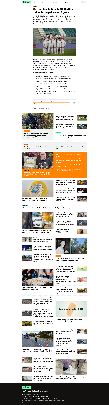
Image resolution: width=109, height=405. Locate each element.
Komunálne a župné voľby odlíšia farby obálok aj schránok (64, 331)
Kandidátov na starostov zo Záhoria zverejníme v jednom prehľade (69, 320)
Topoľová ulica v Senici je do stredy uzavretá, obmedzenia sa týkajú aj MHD (65, 182)
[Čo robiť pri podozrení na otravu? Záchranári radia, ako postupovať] (37, 188)
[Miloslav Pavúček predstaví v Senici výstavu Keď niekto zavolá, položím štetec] (37, 160)
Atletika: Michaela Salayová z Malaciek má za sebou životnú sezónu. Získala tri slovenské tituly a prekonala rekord (43, 258)
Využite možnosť (31, 396)
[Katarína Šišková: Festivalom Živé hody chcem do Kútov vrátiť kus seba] (71, 246)
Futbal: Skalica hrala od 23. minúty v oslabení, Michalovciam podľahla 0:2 (65, 117)
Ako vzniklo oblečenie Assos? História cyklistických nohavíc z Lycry (47, 208)
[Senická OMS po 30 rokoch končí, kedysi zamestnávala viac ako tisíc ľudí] (82, 126)
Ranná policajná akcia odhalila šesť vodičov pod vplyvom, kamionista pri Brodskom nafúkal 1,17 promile (64, 341)
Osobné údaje (45, 396)
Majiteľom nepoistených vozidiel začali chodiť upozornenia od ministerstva (36, 231)
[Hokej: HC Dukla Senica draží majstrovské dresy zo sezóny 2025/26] (82, 199)
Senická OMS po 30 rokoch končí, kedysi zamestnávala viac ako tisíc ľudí (65, 126)
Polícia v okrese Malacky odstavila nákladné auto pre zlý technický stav (65, 351)
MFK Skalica (41, 108)
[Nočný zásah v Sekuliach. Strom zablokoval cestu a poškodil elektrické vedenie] (27, 248)
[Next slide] (74, 173)
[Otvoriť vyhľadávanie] (86, 2)
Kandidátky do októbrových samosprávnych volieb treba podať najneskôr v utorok (65, 190)
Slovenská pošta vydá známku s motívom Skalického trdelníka (37, 288)
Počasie (54, 2)
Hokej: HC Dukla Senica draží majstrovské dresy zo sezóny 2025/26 (65, 199)
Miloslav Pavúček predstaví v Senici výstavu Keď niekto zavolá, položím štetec (37, 174)
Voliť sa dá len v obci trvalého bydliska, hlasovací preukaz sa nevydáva (42, 239)
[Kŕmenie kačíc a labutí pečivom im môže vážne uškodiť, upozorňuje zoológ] (82, 223)
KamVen (41, 2)
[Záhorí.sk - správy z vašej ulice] (26, 2)
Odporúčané (27, 131)
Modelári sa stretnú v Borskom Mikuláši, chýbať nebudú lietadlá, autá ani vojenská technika (68, 160)
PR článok (58, 132)
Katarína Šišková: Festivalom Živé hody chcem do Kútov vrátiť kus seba (70, 259)
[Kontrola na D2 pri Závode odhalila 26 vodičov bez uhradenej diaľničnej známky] (37, 339)
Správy (36, 2)
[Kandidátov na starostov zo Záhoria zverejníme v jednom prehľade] (71, 309)
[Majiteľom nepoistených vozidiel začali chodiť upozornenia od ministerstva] (37, 220)
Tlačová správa (43, 25)
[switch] (82, 2)
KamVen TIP (26, 170)
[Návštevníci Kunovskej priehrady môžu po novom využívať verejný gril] (82, 214)
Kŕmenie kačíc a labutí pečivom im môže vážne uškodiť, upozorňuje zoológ (65, 222)
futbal (35, 108)
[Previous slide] (68, 173)
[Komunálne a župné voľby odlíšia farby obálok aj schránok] (82, 331)
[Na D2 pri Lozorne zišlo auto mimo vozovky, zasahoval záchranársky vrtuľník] (37, 121)
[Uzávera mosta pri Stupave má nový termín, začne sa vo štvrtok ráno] (27, 323)
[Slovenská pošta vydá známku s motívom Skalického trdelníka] (37, 277)
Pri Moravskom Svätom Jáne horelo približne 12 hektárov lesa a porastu (43, 378)
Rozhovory (61, 2)
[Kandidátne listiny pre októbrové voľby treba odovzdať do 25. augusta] (71, 367)
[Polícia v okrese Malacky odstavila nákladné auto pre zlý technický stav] (82, 351)
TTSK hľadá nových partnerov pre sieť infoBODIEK (62, 231)
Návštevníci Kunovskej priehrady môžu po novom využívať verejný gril (64, 214)
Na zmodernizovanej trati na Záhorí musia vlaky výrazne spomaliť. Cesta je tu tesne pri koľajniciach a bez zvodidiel (43, 301)
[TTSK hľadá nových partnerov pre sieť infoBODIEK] (82, 231)
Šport (66, 2)
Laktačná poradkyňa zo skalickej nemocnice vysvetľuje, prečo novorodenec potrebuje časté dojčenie (66, 279)
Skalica (48, 108)
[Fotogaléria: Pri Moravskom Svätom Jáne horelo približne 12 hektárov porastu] (27, 360)
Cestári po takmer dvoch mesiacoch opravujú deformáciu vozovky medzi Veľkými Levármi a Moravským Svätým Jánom (43, 313)
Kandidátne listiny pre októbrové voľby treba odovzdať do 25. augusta (70, 377)
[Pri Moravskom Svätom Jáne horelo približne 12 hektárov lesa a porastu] (27, 378)
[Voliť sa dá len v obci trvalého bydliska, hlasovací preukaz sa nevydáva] (27, 239)
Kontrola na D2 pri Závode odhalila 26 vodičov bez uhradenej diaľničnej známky (37, 350)
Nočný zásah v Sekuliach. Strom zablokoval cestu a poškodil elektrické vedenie (42, 247)
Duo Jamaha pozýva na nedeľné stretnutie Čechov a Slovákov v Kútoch (69, 169)
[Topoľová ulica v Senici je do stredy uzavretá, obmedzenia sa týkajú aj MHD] (82, 182)
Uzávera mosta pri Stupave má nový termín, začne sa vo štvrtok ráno (43, 323)
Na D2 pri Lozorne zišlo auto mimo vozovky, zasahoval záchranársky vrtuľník (36, 136)
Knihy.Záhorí (48, 2)
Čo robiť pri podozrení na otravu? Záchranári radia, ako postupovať (34, 199)
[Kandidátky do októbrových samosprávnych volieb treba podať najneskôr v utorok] (82, 190)
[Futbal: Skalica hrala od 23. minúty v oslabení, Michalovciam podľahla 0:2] (82, 118)
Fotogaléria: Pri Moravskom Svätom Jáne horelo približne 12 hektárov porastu (43, 359)
